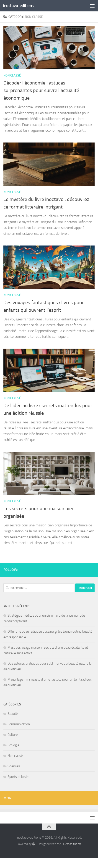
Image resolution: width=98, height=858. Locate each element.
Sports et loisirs (18, 777)
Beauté (13, 714)
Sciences (14, 766)
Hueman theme (72, 844)
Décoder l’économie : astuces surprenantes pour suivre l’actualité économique (41, 90)
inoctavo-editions (18, 5)
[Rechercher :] (38, 587)
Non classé (12, 75)
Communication (19, 724)
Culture (13, 735)
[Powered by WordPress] (33, 843)
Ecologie (13, 745)
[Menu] (92, 5)
